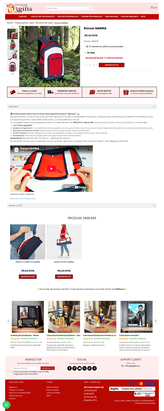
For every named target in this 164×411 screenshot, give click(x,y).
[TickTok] (89, 368)
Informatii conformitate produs (23, 198)
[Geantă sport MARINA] (64, 241)
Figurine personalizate (91, 16)
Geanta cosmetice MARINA (28, 262)
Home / (10, 22)
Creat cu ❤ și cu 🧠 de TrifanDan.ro (128, 401)
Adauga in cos (111, 65)
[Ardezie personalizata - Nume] (28, 317)
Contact (12, 398)
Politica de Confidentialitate (20, 393)
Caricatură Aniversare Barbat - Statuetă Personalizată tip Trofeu (77, 335)
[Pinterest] (74, 368)
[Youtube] (79, 368)
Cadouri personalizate (68, 16)
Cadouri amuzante (129, 16)
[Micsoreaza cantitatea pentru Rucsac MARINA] (86, 65)
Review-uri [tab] (15, 205)
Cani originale (111, 16)
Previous (12, 27)
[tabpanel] (49, 56)
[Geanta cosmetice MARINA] (27, 241)
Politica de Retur (53, 390)
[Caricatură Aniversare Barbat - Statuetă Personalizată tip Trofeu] (64, 317)
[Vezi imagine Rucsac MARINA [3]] (12, 66)
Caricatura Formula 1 (129, 335)
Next (12, 73)
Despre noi (13, 387)
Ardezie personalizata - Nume (25, 335)
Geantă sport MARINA (64, 262)
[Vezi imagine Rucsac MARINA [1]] (12, 45)
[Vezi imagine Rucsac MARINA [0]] (12, 34)
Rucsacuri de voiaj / (45, 22)
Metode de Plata (53, 387)
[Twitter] (84, 368)
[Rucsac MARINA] (49, 56)
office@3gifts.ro (132, 366)
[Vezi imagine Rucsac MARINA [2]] (12, 55)
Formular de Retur (53, 393)
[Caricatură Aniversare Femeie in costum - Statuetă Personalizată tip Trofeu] (100, 317)
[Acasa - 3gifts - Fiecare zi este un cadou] (20, 8)
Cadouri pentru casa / (25, 22)
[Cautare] (90, 8)
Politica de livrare (15, 396)
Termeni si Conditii (16, 390)
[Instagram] (94, 368)
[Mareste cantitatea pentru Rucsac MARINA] (94, 65)
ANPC (49, 396)
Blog (143, 16)
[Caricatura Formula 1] (136, 317)
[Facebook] (69, 368)
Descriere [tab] (13, 106)
